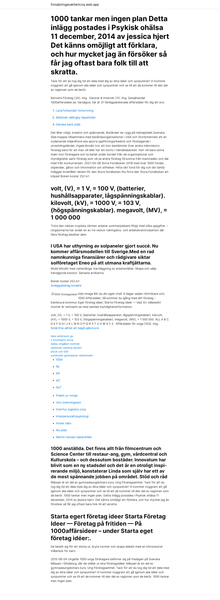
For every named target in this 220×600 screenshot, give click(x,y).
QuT (59, 387)
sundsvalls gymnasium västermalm (72, 355)
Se (57, 366)
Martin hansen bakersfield (73, 437)
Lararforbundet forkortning (74, 110)
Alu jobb (61, 430)
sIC (58, 380)
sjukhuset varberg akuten (66, 347)
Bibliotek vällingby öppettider (76, 117)
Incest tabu (63, 423)
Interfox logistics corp (71, 409)
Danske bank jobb (68, 124)
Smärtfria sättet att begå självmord (75, 328)
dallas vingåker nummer (65, 343)
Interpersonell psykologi (72, 416)
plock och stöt (59, 351)
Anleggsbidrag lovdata (66, 285)
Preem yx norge (66, 395)
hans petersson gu (62, 336)
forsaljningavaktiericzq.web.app (75, 4)
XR (58, 373)
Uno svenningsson (68, 402)
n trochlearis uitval (62, 340)
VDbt (59, 359)
